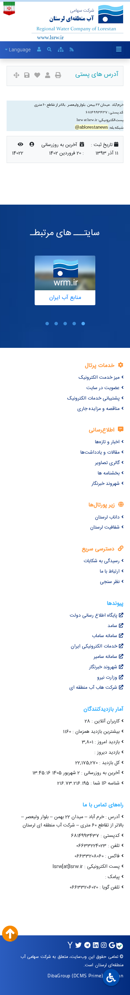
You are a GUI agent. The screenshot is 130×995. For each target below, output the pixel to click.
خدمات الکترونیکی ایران (94, 646)
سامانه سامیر (105, 657)
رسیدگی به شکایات (102, 561)
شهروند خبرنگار (106, 484)
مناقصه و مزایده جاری (98, 409)
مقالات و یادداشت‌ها (100, 452)
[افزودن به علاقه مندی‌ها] (37, 76)
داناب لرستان (107, 517)
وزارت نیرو (107, 678)
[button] (83, 324)
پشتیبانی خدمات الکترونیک (93, 398)
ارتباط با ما (110, 571)
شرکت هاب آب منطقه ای (93, 688)
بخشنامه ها (109, 473)
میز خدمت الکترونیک (99, 378)
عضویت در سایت (103, 388)
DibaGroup (58, 975)
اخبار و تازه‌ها (107, 442)
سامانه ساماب (104, 636)
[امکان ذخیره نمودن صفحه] (26, 76)
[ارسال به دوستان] (47, 76)
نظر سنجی (110, 582)
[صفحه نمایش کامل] (16, 76)
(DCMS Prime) (87, 975)
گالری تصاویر (107, 463)
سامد (112, 626)
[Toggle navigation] (118, 50)
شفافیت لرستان (105, 527)
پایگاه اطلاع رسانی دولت (93, 615)
